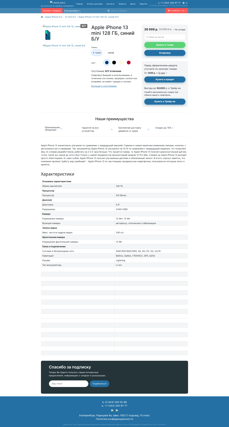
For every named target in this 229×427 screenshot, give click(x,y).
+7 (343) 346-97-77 (170, 2)
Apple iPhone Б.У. (54, 17)
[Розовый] (121, 62)
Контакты (110, 4)
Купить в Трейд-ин (164, 101)
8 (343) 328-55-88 (116, 402)
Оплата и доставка (95, 4)
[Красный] (128, 62)
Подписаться (99, 383)
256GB (111, 53)
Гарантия (143, 4)
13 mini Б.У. (70, 17)
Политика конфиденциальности (114, 419)
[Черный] (114, 62)
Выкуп (133, 4)
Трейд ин (122, 4)
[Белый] (99, 62)
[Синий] (107, 62)
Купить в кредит (165, 79)
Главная (79, 4)
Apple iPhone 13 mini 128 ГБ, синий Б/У (98, 17)
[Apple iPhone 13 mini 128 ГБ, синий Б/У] (47, 34)
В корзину (165, 53)
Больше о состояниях (104, 86)
